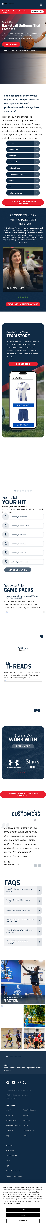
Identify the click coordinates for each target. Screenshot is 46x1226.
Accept (23, 1210)
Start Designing (11, 44)
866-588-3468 (11, 1108)
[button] (23, 143)
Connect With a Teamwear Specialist (19, 50)
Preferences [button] (16, 1203)
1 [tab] (18, 297)
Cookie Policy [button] (10, 1201)
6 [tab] (27, 297)
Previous (4, 636)
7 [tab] (31, 491)
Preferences (23, 1220)
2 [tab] (20, 297)
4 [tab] (23, 297)
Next (41, 636)
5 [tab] (25, 297)
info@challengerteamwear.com (17, 1105)
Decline (23, 1215)
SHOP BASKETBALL (37, 11)
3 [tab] (22, 297)
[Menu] (41, 5)
